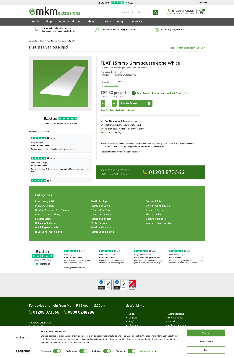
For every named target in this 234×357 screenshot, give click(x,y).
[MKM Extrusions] (54, 11)
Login (132, 313)
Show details (146, 351)
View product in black (110, 86)
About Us (93, 21)
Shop (49, 21)
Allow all (206, 333)
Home (36, 21)
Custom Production (69, 21)
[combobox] (139, 12)
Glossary (133, 325)
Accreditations (176, 313)
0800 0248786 (81, 312)
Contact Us (135, 21)
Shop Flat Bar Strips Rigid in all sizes (186, 48)
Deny (206, 350)
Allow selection (206, 341)
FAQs (108, 21)
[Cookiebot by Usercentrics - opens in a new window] (23, 352)
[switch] (83, 351)
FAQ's (132, 321)
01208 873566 (166, 172)
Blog (120, 21)
